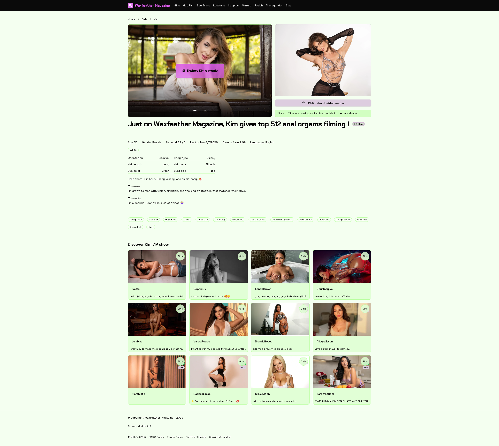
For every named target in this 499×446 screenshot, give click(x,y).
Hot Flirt (188, 5)
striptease (306, 219)
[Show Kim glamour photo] (205, 110)
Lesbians (219, 5)
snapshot (135, 227)
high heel (170, 219)
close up (203, 219)
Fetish (259, 5)
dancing (220, 219)
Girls (177, 5)
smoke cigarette (282, 219)
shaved (153, 219)
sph (151, 227)
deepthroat (343, 219)
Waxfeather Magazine (149, 5)
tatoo (187, 219)
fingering (237, 219)
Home (131, 19)
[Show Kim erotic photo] (195, 110)
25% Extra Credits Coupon (328, 103)
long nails (136, 219)
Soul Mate (203, 5)
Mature (246, 5)
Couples (233, 5)
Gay (288, 5)
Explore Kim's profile (205, 72)
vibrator (324, 219)
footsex (362, 219)
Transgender (274, 5)
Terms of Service (196, 437)
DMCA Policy (156, 437)
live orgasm (258, 219)
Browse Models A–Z (139, 426)
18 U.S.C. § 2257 (137, 437)
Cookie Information (220, 437)
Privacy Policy (175, 437)
